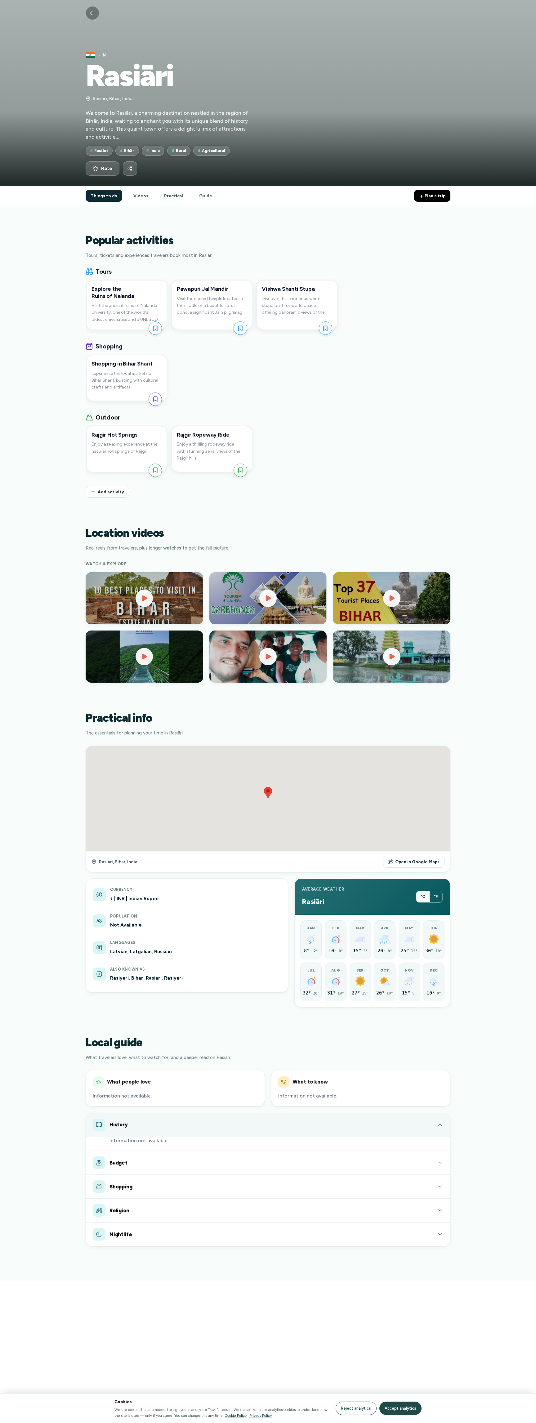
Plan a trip (434, 195)
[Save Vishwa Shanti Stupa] (325, 328)
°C (423, 896)
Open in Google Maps (417, 861)
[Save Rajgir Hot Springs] (155, 470)
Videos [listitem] (140, 195)
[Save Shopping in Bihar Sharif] (155, 399)
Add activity (111, 491)
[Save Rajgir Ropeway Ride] (240, 470)
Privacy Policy (260, 1415)
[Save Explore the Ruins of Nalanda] (155, 328)
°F (436, 896)
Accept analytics (400, 1408)
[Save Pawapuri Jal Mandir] (240, 328)
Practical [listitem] (173, 195)
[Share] (130, 168)
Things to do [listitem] (104, 195)
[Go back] (92, 13)
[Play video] (144, 598)
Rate (106, 168)
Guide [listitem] (205, 195)
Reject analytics (356, 1408)
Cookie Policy (236, 1415)
